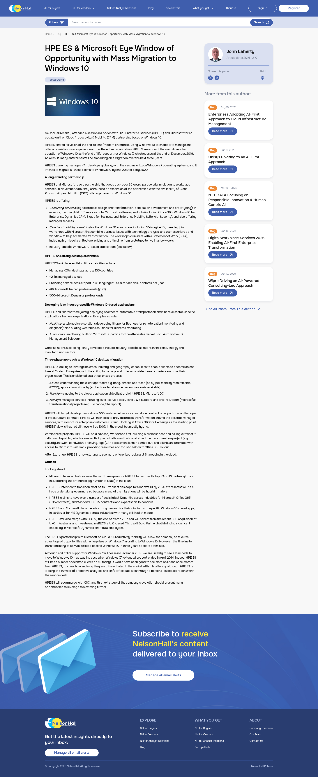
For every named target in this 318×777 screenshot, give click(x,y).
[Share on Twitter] (210, 77)
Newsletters (173, 8)
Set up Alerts (202, 747)
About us (231, 8)
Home (48, 33)
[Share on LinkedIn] (217, 77)
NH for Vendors (149, 734)
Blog (150, 8)
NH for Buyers (51, 8)
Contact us (256, 740)
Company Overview (261, 728)
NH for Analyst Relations (121, 8)
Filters (53, 22)
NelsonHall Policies (262, 766)
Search (259, 22)
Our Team (255, 734)
